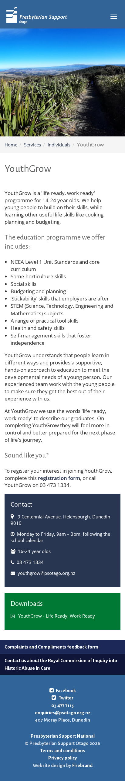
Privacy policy (62, 757)
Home (11, 145)
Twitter (65, 697)
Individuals (59, 145)
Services (32, 145)
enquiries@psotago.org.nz (62, 712)
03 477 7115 (62, 705)
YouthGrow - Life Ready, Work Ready (56, 616)
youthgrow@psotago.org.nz (46, 573)
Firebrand (82, 765)
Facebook (66, 690)
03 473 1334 (30, 562)
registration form (58, 477)
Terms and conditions (62, 750)
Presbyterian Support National (63, 736)
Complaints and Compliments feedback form (51, 646)
